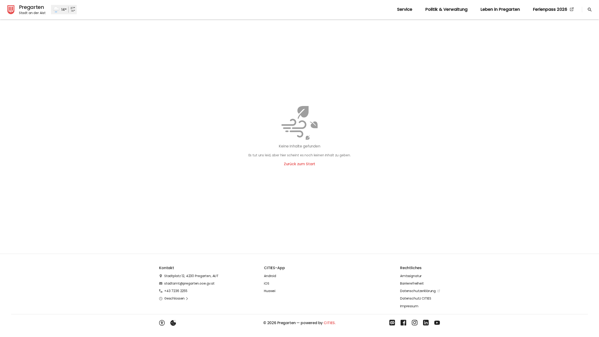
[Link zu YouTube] (437, 323)
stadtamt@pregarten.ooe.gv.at (189, 283)
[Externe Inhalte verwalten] (173, 323)
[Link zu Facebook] (403, 323)
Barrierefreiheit (412, 283)
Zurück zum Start (299, 164)
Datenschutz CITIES (415, 298)
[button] (176, 298)
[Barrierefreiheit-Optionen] (162, 323)
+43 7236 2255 (175, 291)
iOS (266, 283)
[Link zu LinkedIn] (426, 323)
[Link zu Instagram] (414, 323)
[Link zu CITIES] (392, 323)
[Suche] (589, 9)
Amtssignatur (411, 276)
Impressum (409, 306)
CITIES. (330, 323)
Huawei (269, 291)
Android (270, 276)
